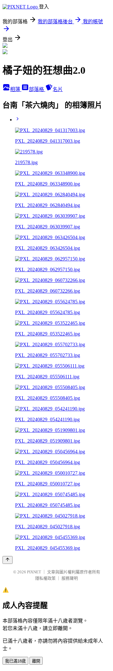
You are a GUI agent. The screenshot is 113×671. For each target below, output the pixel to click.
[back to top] (8, 560)
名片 (58, 89)
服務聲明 (70, 578)
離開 (36, 661)
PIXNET (34, 572)
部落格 (37, 89)
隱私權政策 (45, 578)
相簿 (15, 89)
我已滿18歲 (15, 661)
